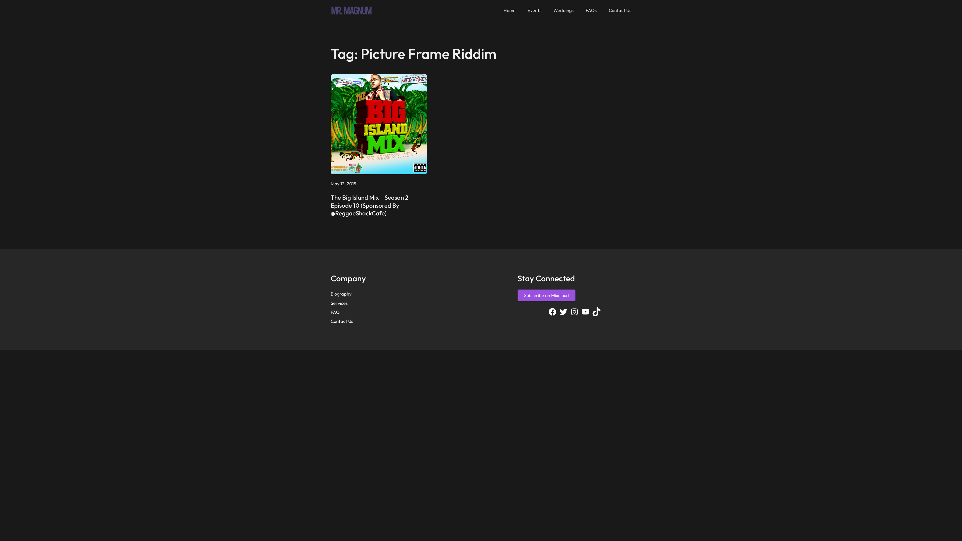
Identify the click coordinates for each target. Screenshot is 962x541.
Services (339, 303)
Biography (341, 294)
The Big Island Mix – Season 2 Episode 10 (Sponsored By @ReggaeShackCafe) (369, 205)
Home (510, 10)
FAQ (335, 312)
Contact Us (342, 321)
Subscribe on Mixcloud (546, 295)
